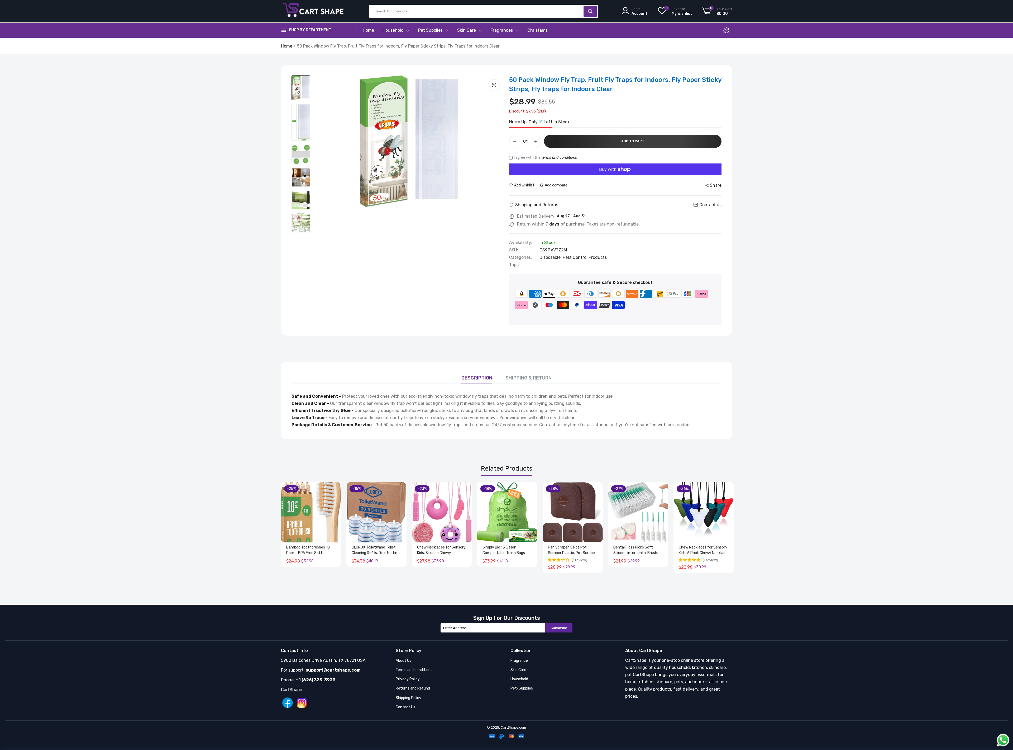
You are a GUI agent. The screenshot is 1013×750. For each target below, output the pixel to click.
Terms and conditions (414, 670)
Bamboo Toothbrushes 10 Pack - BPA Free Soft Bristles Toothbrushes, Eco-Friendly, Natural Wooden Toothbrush (309, 550)
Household (394, 30)
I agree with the (545, 157)
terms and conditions (559, 157)
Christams (537, 30)
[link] (336, 486)
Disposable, (551, 257)
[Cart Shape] (314, 11)
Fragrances (502, 30)
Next (718, 527)
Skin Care (467, 30)
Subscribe (559, 628)
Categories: (520, 257)
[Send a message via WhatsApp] (1003, 740)
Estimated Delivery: (536, 216)
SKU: (513, 250)
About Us (403, 660)
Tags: (514, 264)
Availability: (520, 242)
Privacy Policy (408, 679)
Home (368, 30)
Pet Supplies (431, 30)
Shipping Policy (408, 698)
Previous (294, 527)
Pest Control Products (585, 257)
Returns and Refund (413, 688)
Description (476, 378)
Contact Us (405, 707)
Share (715, 185)
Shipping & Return (528, 378)
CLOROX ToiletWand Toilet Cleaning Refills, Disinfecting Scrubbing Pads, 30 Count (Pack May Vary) (375, 550)
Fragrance (519, 660)
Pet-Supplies (521, 688)
